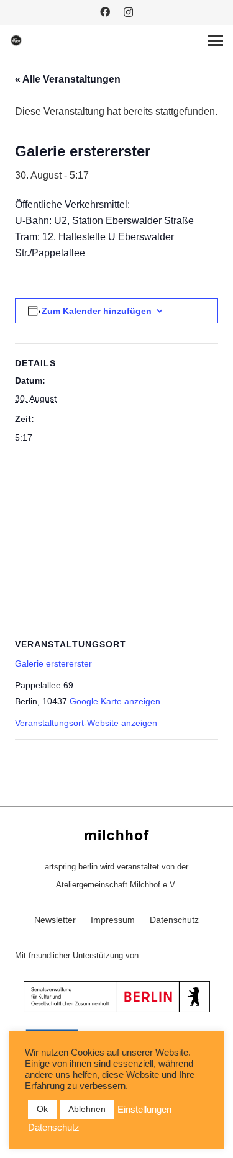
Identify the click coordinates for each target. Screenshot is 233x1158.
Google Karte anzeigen (115, 701)
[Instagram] (128, 12)
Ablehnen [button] (87, 1109)
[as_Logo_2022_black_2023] (16, 40)
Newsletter (55, 920)
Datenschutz (174, 920)
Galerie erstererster (53, 663)
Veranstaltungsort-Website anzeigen (86, 723)
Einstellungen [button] (144, 1110)
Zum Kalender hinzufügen (97, 311)
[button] (215, 40)
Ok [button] (42, 1109)
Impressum (113, 920)
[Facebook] (105, 12)
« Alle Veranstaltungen (68, 79)
